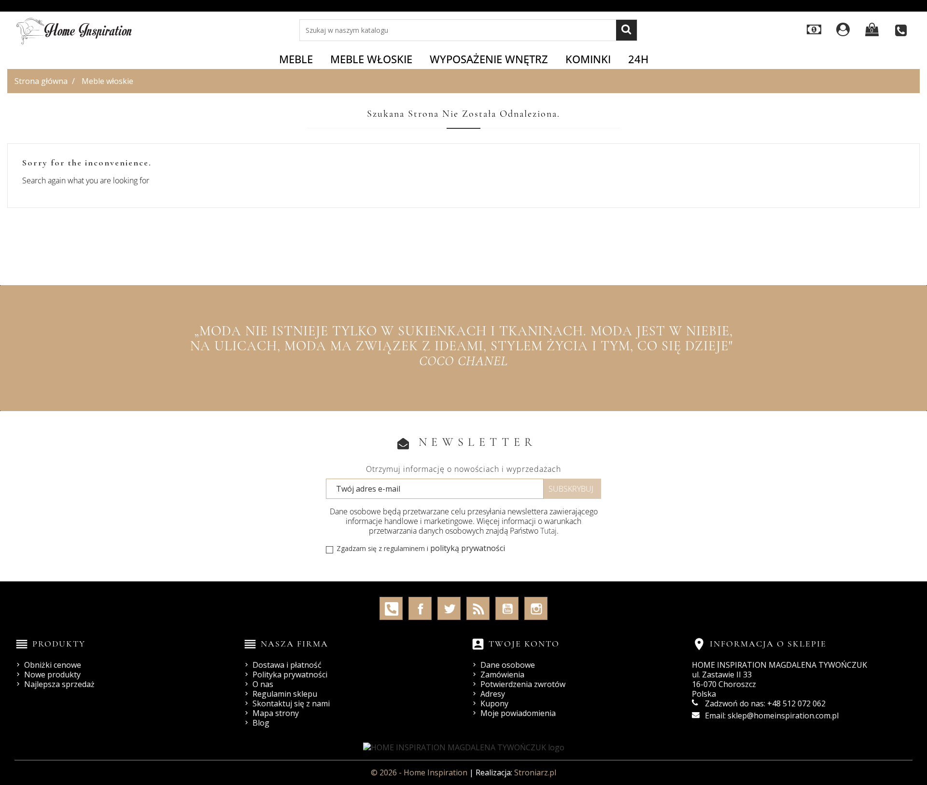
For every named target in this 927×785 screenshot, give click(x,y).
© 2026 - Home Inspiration (420, 772)
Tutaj (548, 530)
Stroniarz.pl (535, 772)
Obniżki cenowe (52, 665)
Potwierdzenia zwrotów (522, 684)
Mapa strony (276, 713)
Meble (296, 59)
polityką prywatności (467, 548)
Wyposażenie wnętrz (489, 59)
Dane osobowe (507, 665)
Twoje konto (524, 643)
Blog (261, 722)
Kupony (494, 703)
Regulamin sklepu (285, 694)
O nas (263, 684)
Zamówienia (502, 674)
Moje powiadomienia (518, 713)
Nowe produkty (52, 674)
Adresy (492, 694)
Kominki (588, 59)
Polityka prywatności (290, 674)
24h (638, 59)
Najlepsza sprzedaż (59, 684)
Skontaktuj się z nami (291, 703)
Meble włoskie (371, 59)
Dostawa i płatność (287, 665)
